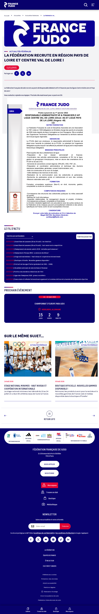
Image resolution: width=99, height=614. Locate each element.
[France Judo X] (38, 539)
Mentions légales (49, 587)
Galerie (28, 611)
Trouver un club (41, 611)
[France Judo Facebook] (31, 539)
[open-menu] (93, 5)
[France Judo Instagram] (53, 539)
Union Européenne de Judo (49, 596)
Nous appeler (49, 464)
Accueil (6, 15)
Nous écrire (49, 473)
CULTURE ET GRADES (49, 566)
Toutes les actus (84, 236)
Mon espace (69, 611)
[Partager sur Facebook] (16, 73)
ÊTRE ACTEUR (49, 561)
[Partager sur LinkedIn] (28, 73)
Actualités (17, 15)
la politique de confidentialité (44, 533)
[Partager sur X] (22, 73)
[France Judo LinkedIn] (68, 539)
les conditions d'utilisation (65, 533)
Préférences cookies (50, 574)
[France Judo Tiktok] (61, 539)
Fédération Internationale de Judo (49, 600)
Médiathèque (52, 504)
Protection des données (49, 579)
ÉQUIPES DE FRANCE (49, 555)
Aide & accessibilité (49, 583)
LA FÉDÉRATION (49, 550)
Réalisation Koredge (51, 591)
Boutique (56, 611)
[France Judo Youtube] (46, 539)
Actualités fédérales (32, 15)
